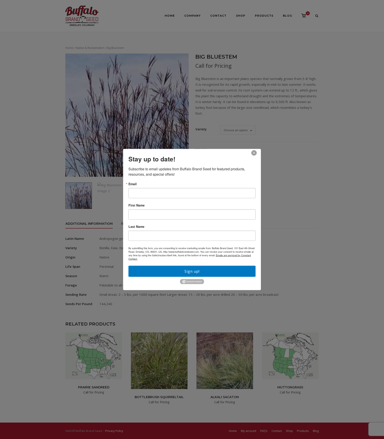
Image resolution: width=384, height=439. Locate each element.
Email (132, 183)
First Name (136, 205)
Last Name (136, 226)
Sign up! (192, 271)
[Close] (254, 152)
